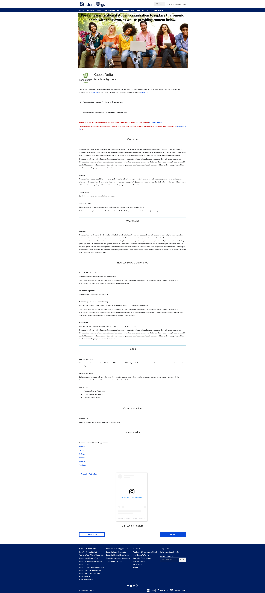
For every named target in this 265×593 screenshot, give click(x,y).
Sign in (168, 4)
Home (81, 10)
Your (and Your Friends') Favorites (91, 555)
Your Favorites (128, 10)
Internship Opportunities (142, 558)
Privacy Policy (138, 564)
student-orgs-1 (89, 590)
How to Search (84, 576)
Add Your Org (142, 10)
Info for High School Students (89, 573)
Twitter (82, 450)
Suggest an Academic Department (118, 558)
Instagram (82, 454)
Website (82, 446)
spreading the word (156, 122)
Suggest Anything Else (114, 561)
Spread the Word (157, 10)
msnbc (128, 518)
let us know (144, 92)
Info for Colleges (85, 564)
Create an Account (179, 4)
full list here (95, 92)
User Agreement (139, 561)
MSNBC (120, 518)
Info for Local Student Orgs (88, 558)
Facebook (82, 458)
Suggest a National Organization (117, 555)
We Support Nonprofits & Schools (145, 552)
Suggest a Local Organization (116, 552)
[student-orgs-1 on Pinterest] (134, 586)
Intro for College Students (88, 552)
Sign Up (182, 560)
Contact (136, 567)
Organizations (92, 534)
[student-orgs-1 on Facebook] (131, 586)
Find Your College (94, 10)
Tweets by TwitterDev (89, 474)
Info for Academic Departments (90, 561)
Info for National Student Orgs (90, 570)
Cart (161, 4)
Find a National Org (111, 10)
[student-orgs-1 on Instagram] (137, 586)
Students (173, 534)
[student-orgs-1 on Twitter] (128, 586)
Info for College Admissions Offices (92, 567)
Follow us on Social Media (169, 552)
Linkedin (82, 461)
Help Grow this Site (86, 579)
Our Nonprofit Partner (141, 555)
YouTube (82, 465)
